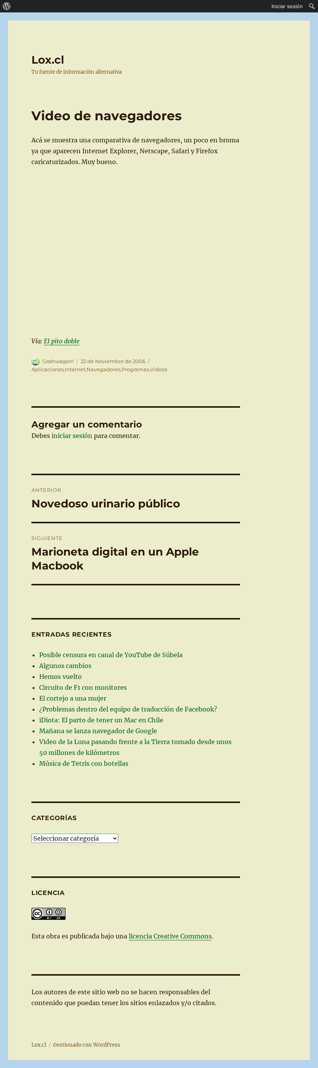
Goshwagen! (58, 361)
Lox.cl (47, 59)
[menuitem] (7, 6)
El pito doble (62, 341)
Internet (75, 369)
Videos (158, 369)
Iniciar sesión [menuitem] (287, 6)
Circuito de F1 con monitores (83, 687)
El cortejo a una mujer (72, 698)
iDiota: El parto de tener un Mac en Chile (101, 720)
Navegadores (103, 369)
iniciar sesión (72, 436)
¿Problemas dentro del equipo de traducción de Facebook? (128, 709)
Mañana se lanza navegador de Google (98, 731)
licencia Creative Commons (170, 936)
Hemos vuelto (60, 676)
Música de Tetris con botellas (83, 763)
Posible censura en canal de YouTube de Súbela (111, 655)
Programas (135, 369)
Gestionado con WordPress (86, 1045)
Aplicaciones (47, 369)
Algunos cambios (65, 666)
